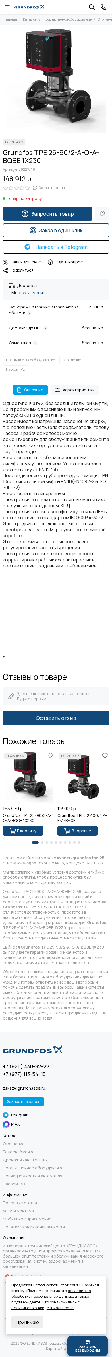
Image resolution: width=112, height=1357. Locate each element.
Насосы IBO (14, 1184)
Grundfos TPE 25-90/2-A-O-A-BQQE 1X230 (27, 818)
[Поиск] (92, 7)
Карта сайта (56, 1348)
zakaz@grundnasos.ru (24, 1088)
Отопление (72, 359)
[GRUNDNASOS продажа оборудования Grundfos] (29, 7)
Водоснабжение (19, 1152)
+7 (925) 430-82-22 (26, 1066)
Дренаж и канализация (25, 1160)
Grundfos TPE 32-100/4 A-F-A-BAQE (82, 818)
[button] (35, 842)
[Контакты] (103, 7)
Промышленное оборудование (67, 19)
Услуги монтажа (18, 1211)
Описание (33, 389)
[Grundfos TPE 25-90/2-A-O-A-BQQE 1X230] (29, 777)
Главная (10, 19)
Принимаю (27, 1322)
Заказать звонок (23, 1101)
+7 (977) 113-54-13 (24, 1074)
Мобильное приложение (27, 1219)
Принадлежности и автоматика (33, 1176)
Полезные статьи (20, 1202)
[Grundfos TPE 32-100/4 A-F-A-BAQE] (83, 777)
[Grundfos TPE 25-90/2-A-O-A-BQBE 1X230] (56, 80)
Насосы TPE (15, 369)
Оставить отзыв (56, 718)
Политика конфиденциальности (34, 1227)
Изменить (37, 293)
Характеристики (79, 389)
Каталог (30, 19)
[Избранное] (102, 214)
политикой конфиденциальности (42, 1307)
